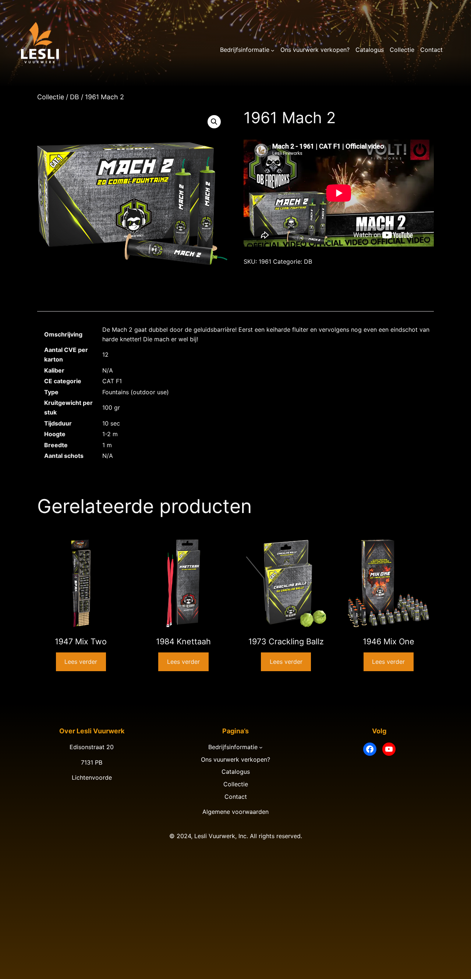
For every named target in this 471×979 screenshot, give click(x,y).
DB (74, 97)
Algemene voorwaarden (235, 811)
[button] (214, 121)
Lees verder (80, 661)
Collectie (50, 97)
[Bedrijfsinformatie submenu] (273, 50)
